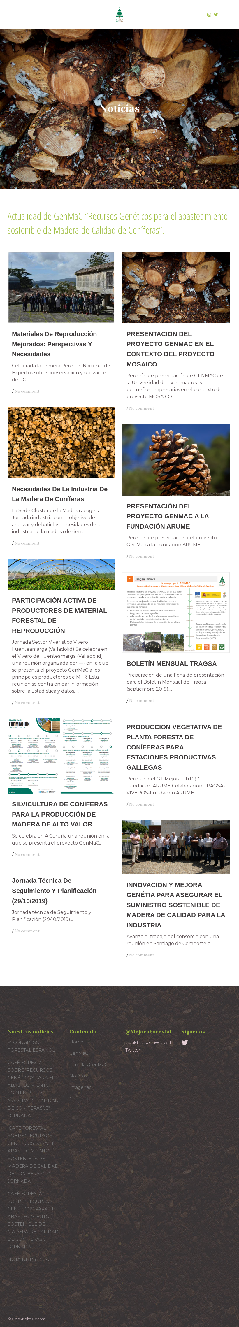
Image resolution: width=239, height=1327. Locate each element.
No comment (27, 391)
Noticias (78, 1076)
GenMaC (78, 1053)
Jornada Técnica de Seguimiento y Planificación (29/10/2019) (54, 890)
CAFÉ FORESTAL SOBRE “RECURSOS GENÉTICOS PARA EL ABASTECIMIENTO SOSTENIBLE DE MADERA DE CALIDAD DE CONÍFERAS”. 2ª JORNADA (33, 1154)
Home (76, 1042)
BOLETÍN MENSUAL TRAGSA (171, 663)
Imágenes (80, 1087)
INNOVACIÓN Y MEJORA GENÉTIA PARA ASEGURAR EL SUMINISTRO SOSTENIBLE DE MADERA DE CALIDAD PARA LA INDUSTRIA (175, 905)
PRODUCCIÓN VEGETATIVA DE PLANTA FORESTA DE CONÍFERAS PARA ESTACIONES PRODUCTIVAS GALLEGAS (174, 747)
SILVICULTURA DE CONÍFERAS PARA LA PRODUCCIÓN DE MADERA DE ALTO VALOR (60, 814)
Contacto (79, 1098)
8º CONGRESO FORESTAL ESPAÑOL (31, 1046)
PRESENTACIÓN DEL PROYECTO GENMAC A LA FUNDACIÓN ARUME (167, 516)
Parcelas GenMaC (88, 1064)
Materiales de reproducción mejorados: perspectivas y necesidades (54, 344)
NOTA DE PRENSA (28, 1259)
